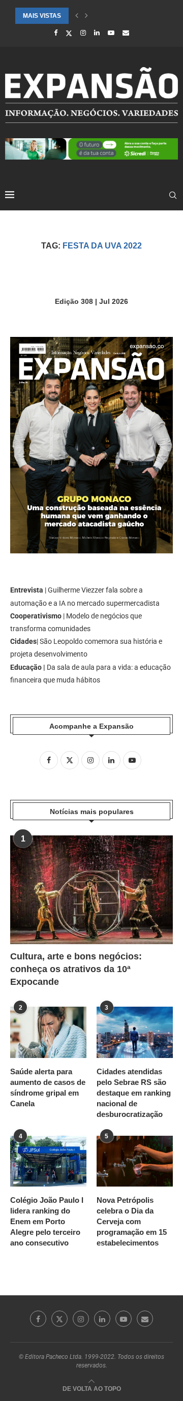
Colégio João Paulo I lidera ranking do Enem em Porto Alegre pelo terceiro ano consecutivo (46, 1221)
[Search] (173, 195)
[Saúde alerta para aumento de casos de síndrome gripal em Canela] (48, 1032)
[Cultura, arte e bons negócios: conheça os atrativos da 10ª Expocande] (91, 889)
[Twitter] (69, 33)
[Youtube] (111, 33)
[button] (77, 16)
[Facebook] (55, 33)
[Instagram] (83, 33)
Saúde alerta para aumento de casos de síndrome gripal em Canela (47, 1087)
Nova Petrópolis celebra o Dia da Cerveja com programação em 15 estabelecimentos (132, 1221)
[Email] (126, 33)
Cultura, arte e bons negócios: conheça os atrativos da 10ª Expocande (76, 969)
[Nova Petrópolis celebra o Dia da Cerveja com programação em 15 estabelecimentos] (135, 1161)
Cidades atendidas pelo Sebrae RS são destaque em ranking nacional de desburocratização (134, 1092)
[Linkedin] (97, 33)
